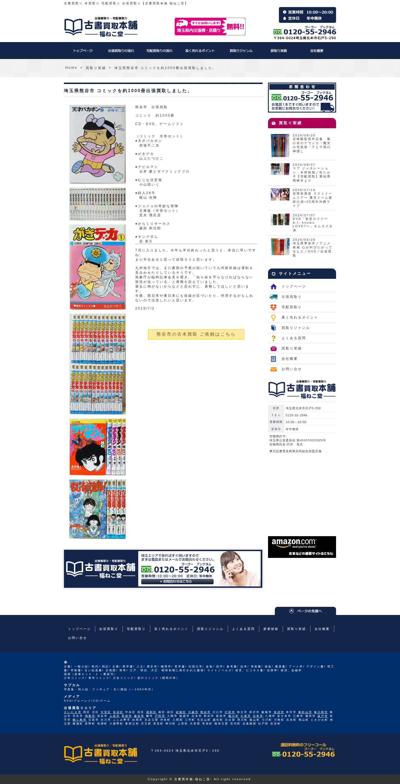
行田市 (230, 712)
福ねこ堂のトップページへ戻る (101, 27)
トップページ (83, 53)
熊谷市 (205, 712)
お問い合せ (292, 369)
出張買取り (121, 53)
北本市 (258, 715)
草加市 (127, 715)
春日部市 (321, 712)
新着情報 (271, 628)
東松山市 (305, 712)
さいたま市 (73, 712)
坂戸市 (323, 715)
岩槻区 (181, 712)
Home (71, 68)
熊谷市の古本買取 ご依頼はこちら (196, 334)
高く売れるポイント (200, 53)
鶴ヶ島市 (80, 719)
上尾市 (114, 715)
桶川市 (233, 715)
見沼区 (118, 712)
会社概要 (317, 53)
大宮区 (106, 712)
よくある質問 (294, 338)
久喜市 (246, 715)
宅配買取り (159, 53)
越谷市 (139, 715)
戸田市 (160, 715)
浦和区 (151, 712)
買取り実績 (279, 53)
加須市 (279, 712)
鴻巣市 (90, 715)
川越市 (193, 712)
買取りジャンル (241, 53)
